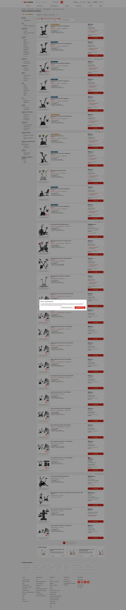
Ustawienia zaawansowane (66, 307)
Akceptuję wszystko (80, 307)
